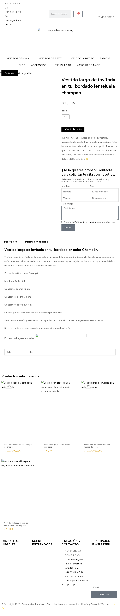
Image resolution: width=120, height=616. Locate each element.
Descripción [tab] (10, 241)
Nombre (65, 186)
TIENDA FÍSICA (63, 65)
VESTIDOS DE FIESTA (50, 58)
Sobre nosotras (40, 551)
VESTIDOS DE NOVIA (18, 58)
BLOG (22, 65)
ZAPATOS (105, 58)
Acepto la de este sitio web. (89, 222)
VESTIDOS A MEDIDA (82, 58)
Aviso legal (8, 551)
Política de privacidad (85, 222)
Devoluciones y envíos (14, 559)
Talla (64, 110)
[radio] (65, 117)
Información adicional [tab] (36, 241)
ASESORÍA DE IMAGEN (89, 65)
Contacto (8, 583)
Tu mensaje (67, 203)
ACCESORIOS (38, 65)
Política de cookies (13, 575)
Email (93, 186)
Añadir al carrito (73, 129)
